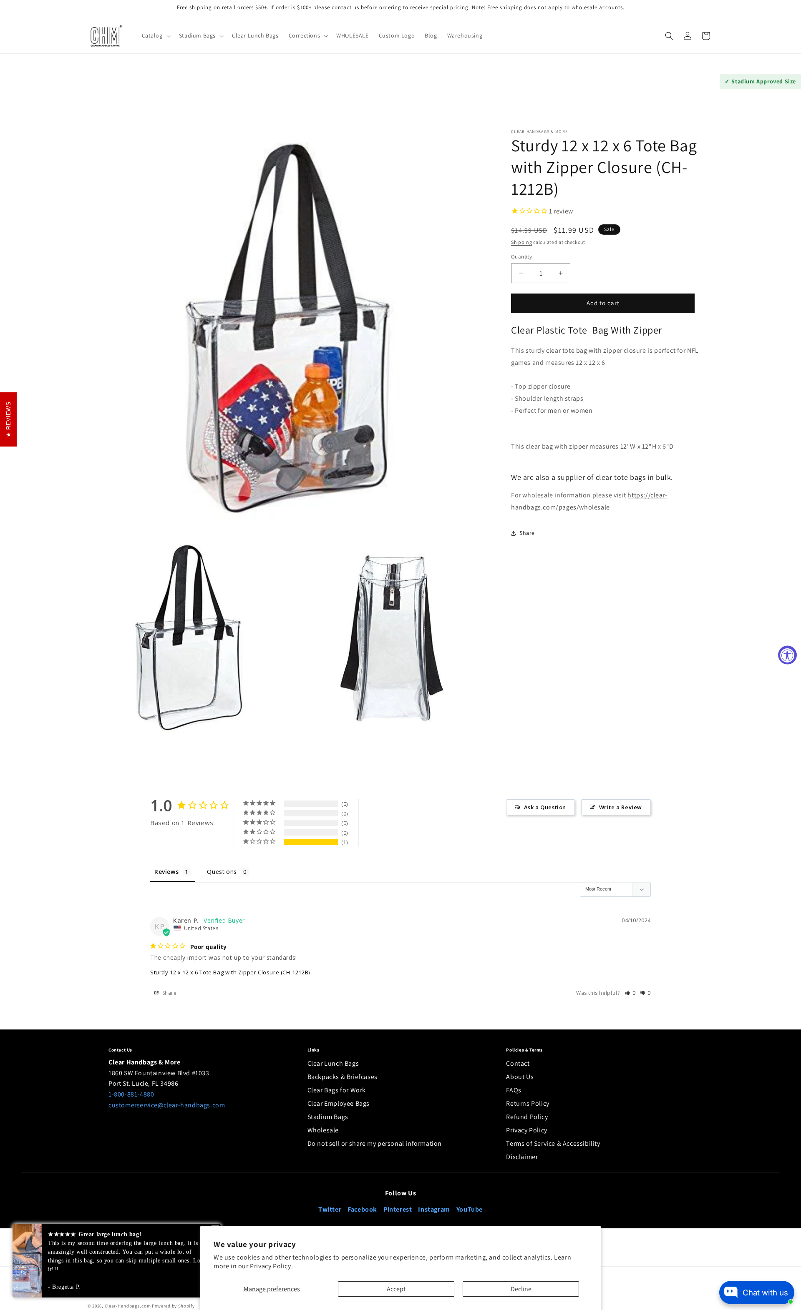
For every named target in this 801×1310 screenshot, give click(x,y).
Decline (521, 1289)
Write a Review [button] (620, 807)
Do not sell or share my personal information (374, 1143)
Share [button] (527, 533)
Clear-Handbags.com (128, 1306)
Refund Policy (527, 1116)
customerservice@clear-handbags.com (166, 1105)
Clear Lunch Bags (333, 1063)
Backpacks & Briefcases (342, 1076)
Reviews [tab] (166, 872)
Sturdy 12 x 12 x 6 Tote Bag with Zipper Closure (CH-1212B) (230, 972)
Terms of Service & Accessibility (553, 1143)
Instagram (434, 1209)
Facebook (362, 1209)
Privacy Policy (526, 1130)
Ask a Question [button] (545, 807)
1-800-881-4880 (131, 1094)
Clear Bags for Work (336, 1090)
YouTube (469, 1209)
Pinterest (397, 1209)
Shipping (521, 242)
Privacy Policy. (271, 1266)
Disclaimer (522, 1156)
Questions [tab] (222, 872)
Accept (396, 1289)
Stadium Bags (327, 1116)
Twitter (329, 1209)
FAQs (513, 1090)
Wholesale (323, 1130)
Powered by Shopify (173, 1306)
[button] (155, 35)
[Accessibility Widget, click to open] (787, 655)
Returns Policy (527, 1103)
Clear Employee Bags (338, 1103)
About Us (520, 1076)
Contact (517, 1063)
